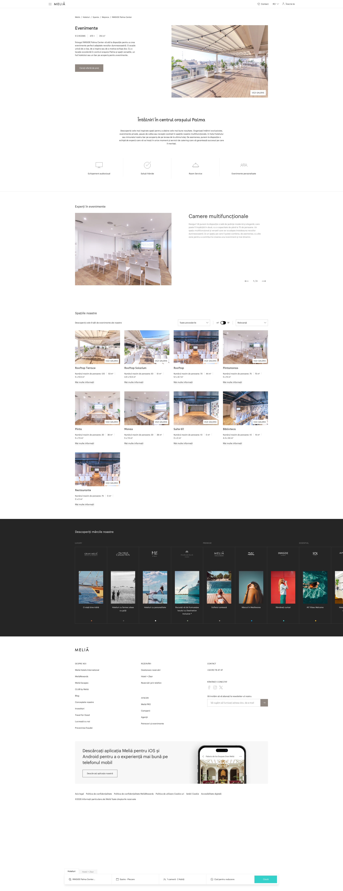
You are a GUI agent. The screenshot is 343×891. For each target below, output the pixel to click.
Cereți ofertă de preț (89, 68)
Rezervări (146, 663)
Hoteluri (86, 17)
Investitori (79, 708)
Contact (211, 663)
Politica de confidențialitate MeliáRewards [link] (134, 794)
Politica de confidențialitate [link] (99, 794)
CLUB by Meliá (82, 689)
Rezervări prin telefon (151, 683)
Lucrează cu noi (82, 721)
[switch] (223, 322)
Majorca (105, 17)
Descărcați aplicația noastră (100, 773)
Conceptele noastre (84, 702)
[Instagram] (215, 687)
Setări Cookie (192, 794)
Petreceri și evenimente (152, 723)
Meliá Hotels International (87, 670)
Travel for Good (82, 715)
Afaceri (145, 698)
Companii (145, 710)
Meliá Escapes (81, 683)
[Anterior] (247, 281)
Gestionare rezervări (151, 670)
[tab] (71, 871)
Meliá (77, 17)
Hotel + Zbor (147, 676)
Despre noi (80, 663)
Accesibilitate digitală (211, 794)
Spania (96, 17)
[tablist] (171, 871)
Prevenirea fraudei (84, 728)
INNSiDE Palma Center (122, 17)
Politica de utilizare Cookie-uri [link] (170, 794)
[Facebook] (209, 687)
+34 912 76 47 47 (215, 670)
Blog (77, 695)
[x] (221, 687)
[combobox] (276, 4)
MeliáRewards (81, 676)
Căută (266, 879)
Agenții (144, 717)
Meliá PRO (146, 704)
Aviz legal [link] (79, 794)
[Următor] (264, 281)
